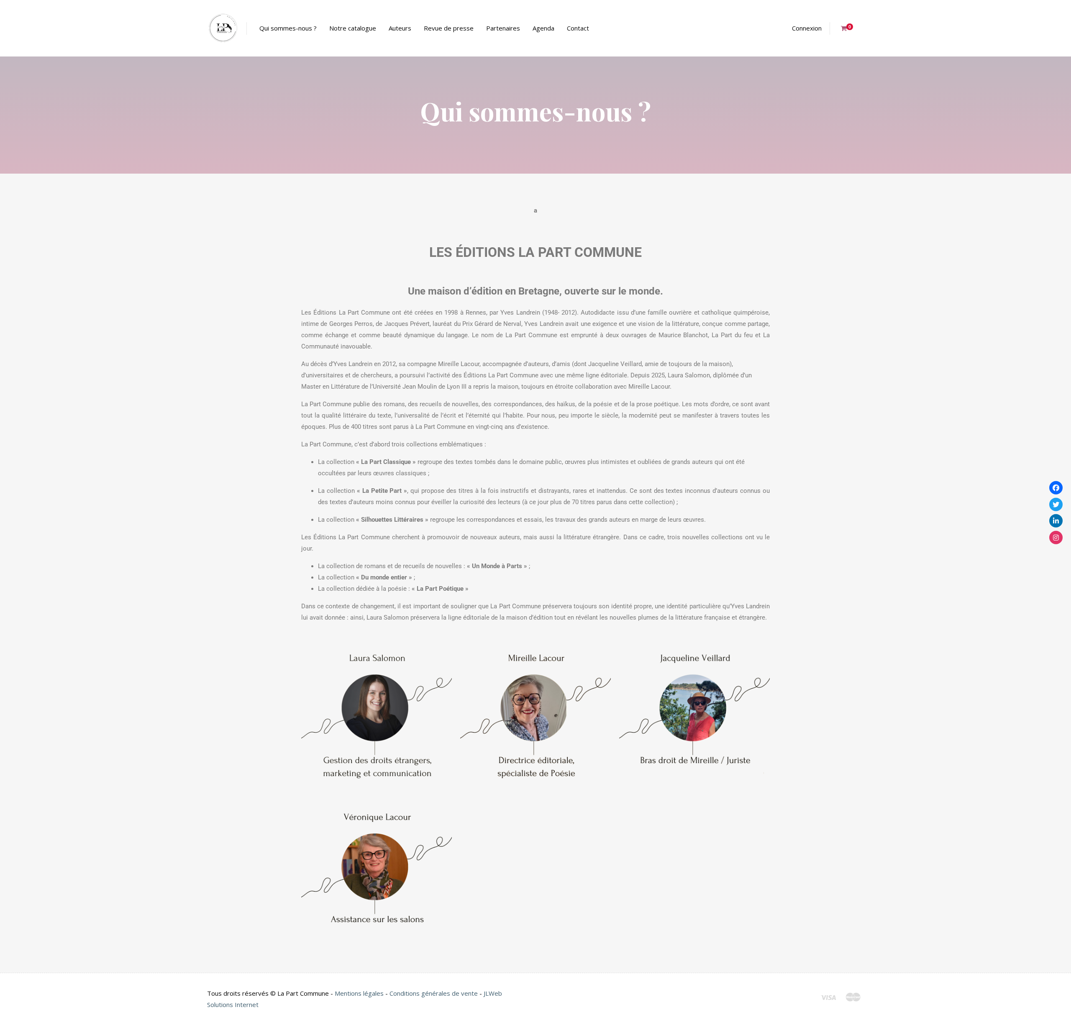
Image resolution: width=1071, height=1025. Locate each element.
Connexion (807, 28)
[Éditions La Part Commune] (222, 28)
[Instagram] (1056, 537)
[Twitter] (1056, 504)
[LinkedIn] (1056, 521)
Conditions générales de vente (433, 993)
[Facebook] (1056, 488)
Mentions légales (359, 993)
